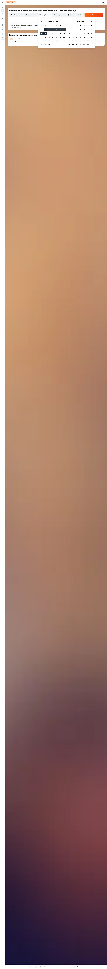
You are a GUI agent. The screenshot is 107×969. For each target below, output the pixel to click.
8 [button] (45, 33)
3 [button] (52, 29)
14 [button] (41, 37)
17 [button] (52, 37)
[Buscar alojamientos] (3, 10)
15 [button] (45, 37)
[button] (2, 2)
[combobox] (25, 15)
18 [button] (56, 37)
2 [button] (84, 29)
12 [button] (60, 33)
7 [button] (41, 33)
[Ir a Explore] (3, 18)
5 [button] (60, 29)
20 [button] (64, 37)
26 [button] (60, 41)
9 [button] (84, 33)
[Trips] (3, 29)
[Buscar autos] (3, 13)
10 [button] (52, 33)
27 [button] (64, 41)
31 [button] (88, 45)
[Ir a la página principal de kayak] (10, 2)
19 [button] (60, 37)
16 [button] (49, 37)
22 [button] (45, 41)
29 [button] (45, 45)
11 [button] (56, 33)
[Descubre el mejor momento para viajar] (3, 25)
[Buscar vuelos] (3, 7)
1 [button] (80, 29)
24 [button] (52, 41)
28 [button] (41, 45)
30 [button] (49, 45)
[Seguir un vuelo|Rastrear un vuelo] (3, 21)
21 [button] (41, 41)
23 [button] (49, 41)
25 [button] (56, 41)
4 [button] (56, 29)
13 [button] (64, 33)
